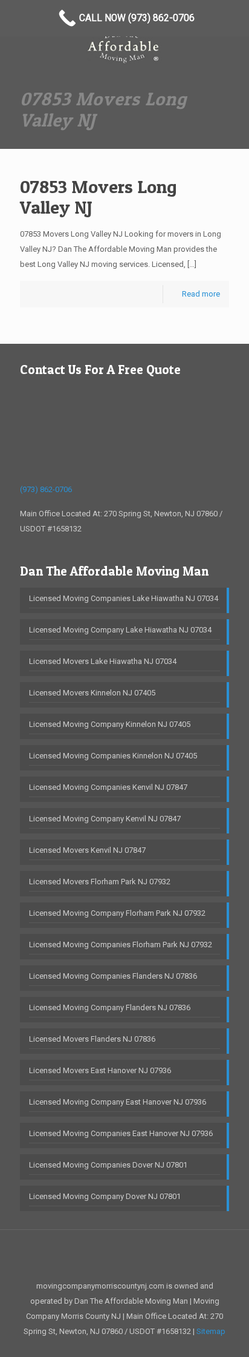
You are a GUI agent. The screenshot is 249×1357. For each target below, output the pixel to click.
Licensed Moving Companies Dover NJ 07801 (108, 1164)
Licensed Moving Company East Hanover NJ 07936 (117, 1101)
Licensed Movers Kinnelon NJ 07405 (92, 692)
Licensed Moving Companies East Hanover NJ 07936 (121, 1133)
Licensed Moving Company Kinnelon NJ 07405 (109, 724)
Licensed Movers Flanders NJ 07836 (92, 1038)
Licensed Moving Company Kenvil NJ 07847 (105, 818)
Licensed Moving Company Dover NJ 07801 (105, 1196)
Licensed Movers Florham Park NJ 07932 (99, 881)
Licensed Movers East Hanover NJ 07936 (100, 1070)
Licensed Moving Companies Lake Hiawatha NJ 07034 (123, 598)
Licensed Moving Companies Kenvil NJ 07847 (108, 787)
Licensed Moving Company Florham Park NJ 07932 (117, 913)
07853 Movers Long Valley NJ (98, 197)
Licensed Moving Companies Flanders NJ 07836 (113, 976)
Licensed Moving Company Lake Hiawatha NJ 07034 (120, 629)
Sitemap (210, 1331)
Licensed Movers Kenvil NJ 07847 (87, 850)
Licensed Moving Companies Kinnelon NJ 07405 (113, 755)
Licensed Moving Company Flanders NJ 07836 (109, 1007)
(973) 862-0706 (46, 489)
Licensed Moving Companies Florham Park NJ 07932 (120, 944)
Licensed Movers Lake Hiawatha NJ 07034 (102, 661)
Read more (201, 293)
